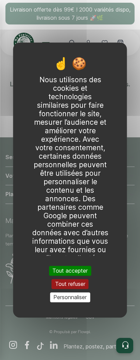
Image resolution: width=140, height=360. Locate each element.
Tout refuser (70, 283)
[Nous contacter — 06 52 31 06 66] (124, 345)
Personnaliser (70, 297)
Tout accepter (70, 270)
